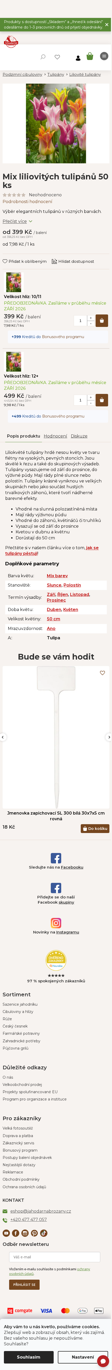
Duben (54, 609)
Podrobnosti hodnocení (27, 201)
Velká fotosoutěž (18, 1128)
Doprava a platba (18, 1135)
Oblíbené (57, 57)
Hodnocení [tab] (55, 436)
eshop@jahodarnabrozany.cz (40, 1211)
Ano (51, 628)
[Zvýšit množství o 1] (90, 318)
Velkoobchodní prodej (22, 1084)
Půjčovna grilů (15, 1048)
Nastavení (83, 1357)
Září (51, 594)
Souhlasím (28, 1357)
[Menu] (104, 56)
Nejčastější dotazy (19, 1165)
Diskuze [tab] (79, 436)
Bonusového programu (63, 336)
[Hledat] (43, 57)
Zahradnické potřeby (21, 1041)
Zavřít (12, 256)
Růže (7, 1019)
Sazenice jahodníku (20, 1004)
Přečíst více (15, 221)
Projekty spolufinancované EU (30, 1092)
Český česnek (15, 1026)
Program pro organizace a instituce (35, 1099)
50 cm (53, 618)
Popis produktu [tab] (23, 436)
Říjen (62, 594)
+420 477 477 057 (28, 1219)
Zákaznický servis (18, 1143)
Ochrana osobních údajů (24, 1187)
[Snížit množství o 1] (90, 323)
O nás (8, 1077)
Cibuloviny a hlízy (18, 1011)
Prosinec (56, 600)
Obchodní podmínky (21, 1179)
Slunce (54, 585)
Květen (70, 609)
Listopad (79, 594)
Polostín (72, 585)
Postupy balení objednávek (27, 1157)
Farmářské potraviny (21, 1033)
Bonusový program (20, 1150)
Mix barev (57, 575)
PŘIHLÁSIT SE (24, 1284)
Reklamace (13, 1172)
